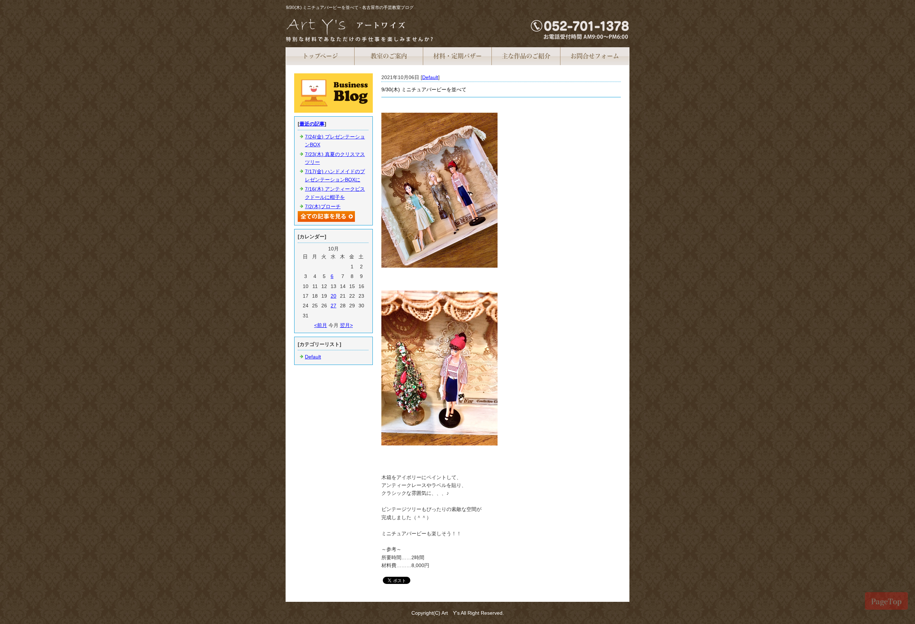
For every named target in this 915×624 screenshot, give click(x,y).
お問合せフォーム (594, 56)
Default (430, 77)
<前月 (320, 325)
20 (333, 296)
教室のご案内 (389, 56)
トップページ (320, 56)
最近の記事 (312, 124)
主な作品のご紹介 (526, 56)
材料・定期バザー (457, 56)
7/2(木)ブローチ (323, 206)
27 (333, 305)
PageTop (886, 601)
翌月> (346, 325)
